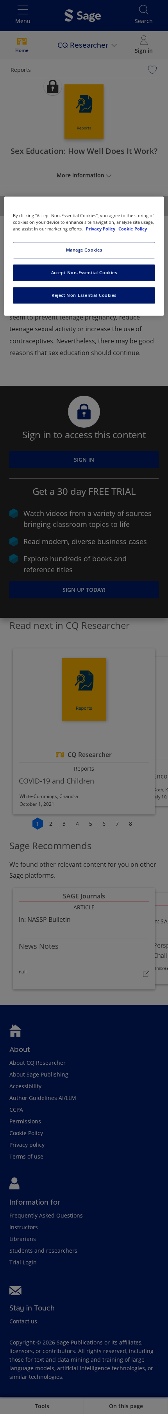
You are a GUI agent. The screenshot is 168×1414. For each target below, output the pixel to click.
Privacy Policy (101, 229)
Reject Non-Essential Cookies (84, 295)
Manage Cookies (84, 250)
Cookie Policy (132, 229)
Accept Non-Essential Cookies (84, 272)
